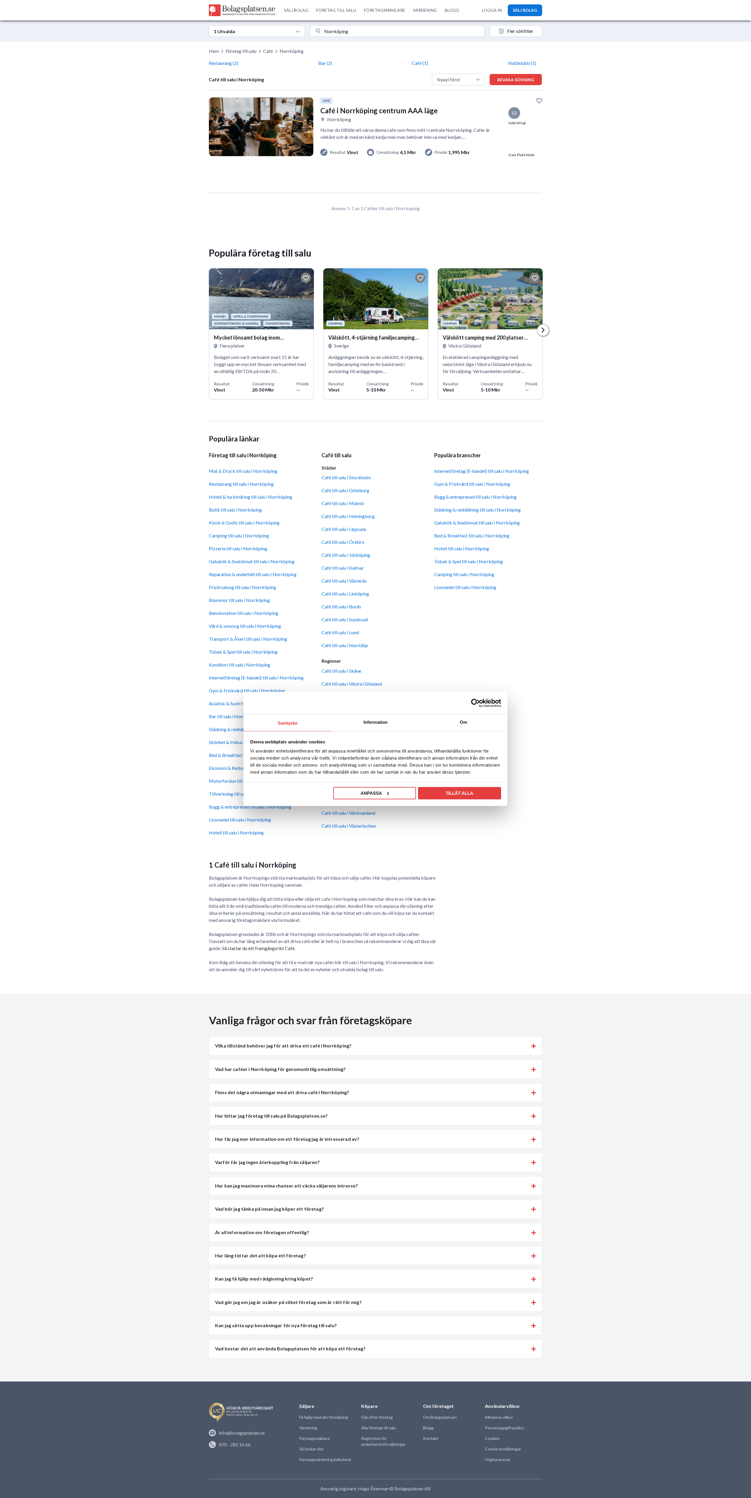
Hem (214, 51)
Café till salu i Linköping (345, 593)
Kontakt (430, 1438)
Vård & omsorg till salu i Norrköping (245, 626)
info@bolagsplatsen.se (242, 1432)
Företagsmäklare (314, 1438)
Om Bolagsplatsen (440, 1417)
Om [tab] (463, 722)
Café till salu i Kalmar (343, 568)
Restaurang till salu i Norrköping (241, 484)
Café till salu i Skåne (341, 671)
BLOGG (452, 10)
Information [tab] (375, 722)
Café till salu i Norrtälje (345, 645)
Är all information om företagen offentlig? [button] (262, 1232)
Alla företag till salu (378, 1427)
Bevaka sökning (515, 79)
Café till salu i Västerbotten (349, 826)
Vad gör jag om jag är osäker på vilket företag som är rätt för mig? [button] (288, 1302)
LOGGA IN (492, 10)
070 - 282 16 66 (235, 1444)
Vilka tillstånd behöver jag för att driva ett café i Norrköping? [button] (283, 1045)
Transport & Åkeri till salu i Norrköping (248, 639)
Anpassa (371, 792)
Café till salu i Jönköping (346, 555)
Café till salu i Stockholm (346, 477)
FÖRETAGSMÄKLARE (384, 10)
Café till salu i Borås (341, 606)
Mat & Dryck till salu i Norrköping (243, 471)
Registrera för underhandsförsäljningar (383, 1441)
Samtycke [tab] (288, 723)
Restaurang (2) (223, 63)
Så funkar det (311, 1448)
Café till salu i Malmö (343, 503)
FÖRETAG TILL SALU (336, 10)
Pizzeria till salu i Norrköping (238, 548)
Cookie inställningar (503, 1448)
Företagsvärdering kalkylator (325, 1459)
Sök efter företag (377, 1417)
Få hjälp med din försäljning (323, 1417)
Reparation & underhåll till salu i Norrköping (253, 574)
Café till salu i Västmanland (348, 813)
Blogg (428, 1427)
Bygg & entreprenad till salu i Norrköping (250, 806)
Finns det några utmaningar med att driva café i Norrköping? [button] (282, 1092)
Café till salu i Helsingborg (348, 516)
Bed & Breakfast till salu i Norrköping (472, 535)
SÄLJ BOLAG (296, 10)
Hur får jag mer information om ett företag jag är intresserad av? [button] (287, 1139)
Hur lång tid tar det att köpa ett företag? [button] (260, 1255)
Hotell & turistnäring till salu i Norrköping (250, 497)
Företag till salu (241, 51)
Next (543, 330)
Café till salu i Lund (340, 632)
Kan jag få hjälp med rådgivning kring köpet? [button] (264, 1278)
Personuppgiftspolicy (504, 1427)
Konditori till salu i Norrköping (239, 664)
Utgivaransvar (497, 1459)
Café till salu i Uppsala (344, 529)
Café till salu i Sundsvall (345, 619)
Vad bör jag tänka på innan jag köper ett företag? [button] (269, 1209)
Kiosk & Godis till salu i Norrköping (244, 522)
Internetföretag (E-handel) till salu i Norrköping (256, 677)
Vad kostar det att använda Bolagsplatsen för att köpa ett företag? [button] (290, 1348)
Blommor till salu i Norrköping (239, 600)
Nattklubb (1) (522, 63)
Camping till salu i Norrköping (239, 535)
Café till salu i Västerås (344, 580)
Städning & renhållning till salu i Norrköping (477, 509)
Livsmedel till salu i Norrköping (240, 819)
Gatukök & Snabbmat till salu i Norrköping (252, 561)
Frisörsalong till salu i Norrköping (242, 587)
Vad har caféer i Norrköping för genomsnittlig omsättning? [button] (280, 1069)
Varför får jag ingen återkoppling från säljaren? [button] (267, 1162)
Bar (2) (325, 63)
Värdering (308, 1427)
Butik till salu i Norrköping (235, 509)
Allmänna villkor (499, 1417)
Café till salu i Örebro (343, 542)
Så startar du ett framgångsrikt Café (258, 948)
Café (268, 51)
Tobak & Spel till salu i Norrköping (243, 651)
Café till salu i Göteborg (345, 490)
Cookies (492, 1438)
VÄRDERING (425, 10)
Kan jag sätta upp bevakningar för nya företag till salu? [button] (276, 1325)
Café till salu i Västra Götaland (352, 683)
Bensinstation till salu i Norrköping (243, 613)
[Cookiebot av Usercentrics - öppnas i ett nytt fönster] (475, 703)
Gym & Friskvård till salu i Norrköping (247, 690)
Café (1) (420, 63)
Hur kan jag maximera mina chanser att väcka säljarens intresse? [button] (286, 1185)
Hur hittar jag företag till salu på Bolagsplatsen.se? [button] (271, 1116)
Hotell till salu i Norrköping (236, 832)
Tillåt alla (459, 792)
